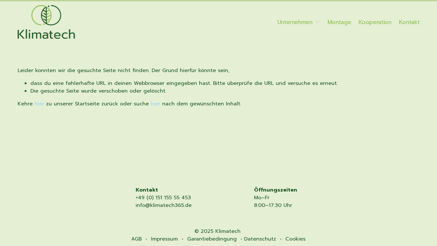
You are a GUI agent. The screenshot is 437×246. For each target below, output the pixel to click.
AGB (136, 239)
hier (39, 104)
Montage (339, 22)
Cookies (295, 239)
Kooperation (375, 22)
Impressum (164, 239)
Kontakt (409, 22)
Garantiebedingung (212, 239)
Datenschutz (260, 239)
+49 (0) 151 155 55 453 (163, 197)
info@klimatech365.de (164, 205)
